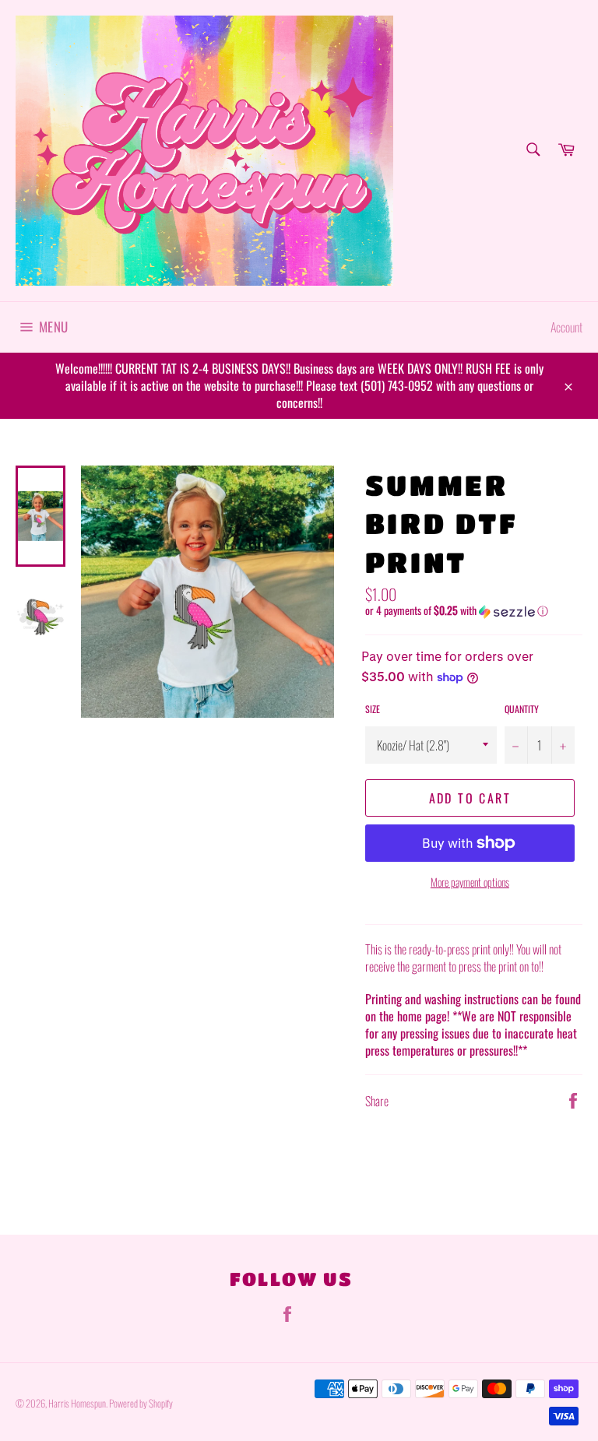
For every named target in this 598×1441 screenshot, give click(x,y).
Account (566, 327)
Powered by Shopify (141, 1403)
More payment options (470, 881)
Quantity (522, 709)
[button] (473, 610)
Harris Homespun (77, 1403)
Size (372, 709)
